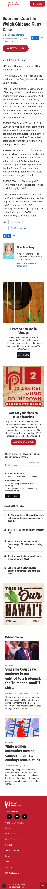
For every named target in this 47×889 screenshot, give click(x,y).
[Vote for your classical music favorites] (23, 386)
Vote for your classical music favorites (23, 415)
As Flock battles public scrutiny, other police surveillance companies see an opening (26, 518)
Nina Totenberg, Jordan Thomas (16, 693)
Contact (8, 845)
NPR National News (19, 228)
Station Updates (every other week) (22, 476)
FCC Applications (12, 873)
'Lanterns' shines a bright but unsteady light (26, 531)
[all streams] (43, 885)
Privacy (8, 856)
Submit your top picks (23, 441)
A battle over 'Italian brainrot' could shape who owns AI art (24, 557)
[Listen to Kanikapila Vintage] (23, 302)
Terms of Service (12, 851)
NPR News (15, 222)
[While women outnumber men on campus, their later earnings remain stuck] (22, 727)
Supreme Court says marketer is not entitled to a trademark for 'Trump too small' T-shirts (23, 678)
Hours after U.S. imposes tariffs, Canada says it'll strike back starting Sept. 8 (25, 544)
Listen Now (23, 354)
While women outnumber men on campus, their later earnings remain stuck (22, 753)
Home (7, 828)
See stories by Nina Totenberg (26, 264)
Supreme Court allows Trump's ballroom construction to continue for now (25, 570)
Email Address (12, 465)
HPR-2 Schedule (12, 839)
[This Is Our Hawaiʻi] (23, 604)
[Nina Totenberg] (8, 251)
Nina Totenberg (17, 35)
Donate (38, 4)
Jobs (7, 862)
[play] (4, 885)
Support (8, 867)
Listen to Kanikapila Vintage (23, 331)
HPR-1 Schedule (12, 834)
